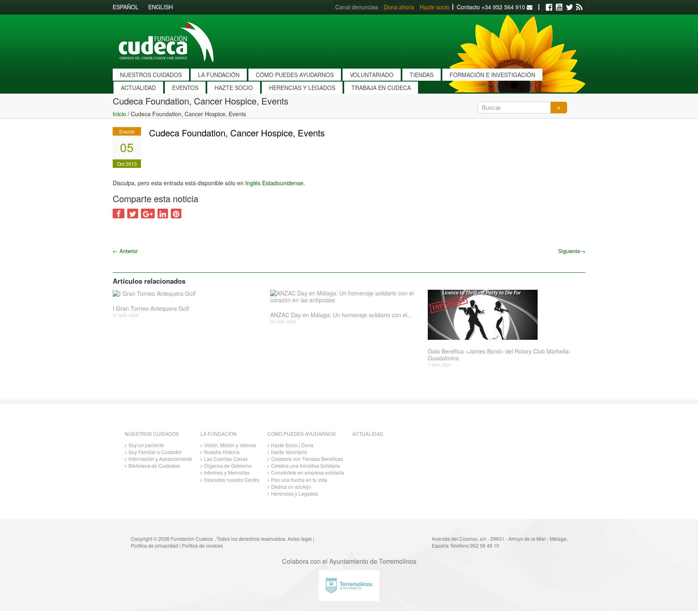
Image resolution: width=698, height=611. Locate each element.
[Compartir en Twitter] (132, 213)
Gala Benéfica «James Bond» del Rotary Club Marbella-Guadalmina (499, 355)
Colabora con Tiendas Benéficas (307, 458)
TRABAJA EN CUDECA (381, 88)
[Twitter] (569, 7)
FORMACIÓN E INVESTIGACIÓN (492, 75)
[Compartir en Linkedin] (163, 213)
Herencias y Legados (294, 493)
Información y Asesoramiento (160, 458)
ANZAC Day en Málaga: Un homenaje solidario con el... (341, 315)
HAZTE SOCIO (233, 88)
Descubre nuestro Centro (231, 479)
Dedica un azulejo (291, 486)
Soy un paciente (146, 445)
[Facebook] (549, 7)
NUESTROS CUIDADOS (151, 75)
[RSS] (579, 7)
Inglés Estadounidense (274, 183)
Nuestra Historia (222, 451)
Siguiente (571, 251)
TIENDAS (421, 75)
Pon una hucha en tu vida (299, 479)
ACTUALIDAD (138, 88)
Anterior (125, 251)
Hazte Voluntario (289, 451)
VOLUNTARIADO (371, 75)
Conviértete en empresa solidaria (307, 472)
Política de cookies (202, 545)
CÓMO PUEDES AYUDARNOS (295, 75)
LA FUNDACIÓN (219, 75)
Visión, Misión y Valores (230, 445)
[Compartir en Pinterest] (176, 213)
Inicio (119, 114)
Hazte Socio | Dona (292, 445)
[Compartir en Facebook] (118, 213)
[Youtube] (559, 7)
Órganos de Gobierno (228, 465)
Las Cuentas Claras (226, 458)
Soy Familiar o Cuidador (155, 451)
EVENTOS (185, 88)
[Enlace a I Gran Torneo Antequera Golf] (188, 293)
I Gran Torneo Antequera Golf (151, 308)
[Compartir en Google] (148, 213)
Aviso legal (300, 538)
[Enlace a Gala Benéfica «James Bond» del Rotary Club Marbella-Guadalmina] (503, 315)
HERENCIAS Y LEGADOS (302, 88)
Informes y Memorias (227, 472)
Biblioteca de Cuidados (154, 465)
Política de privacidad (154, 545)
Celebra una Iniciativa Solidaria (305, 465)
